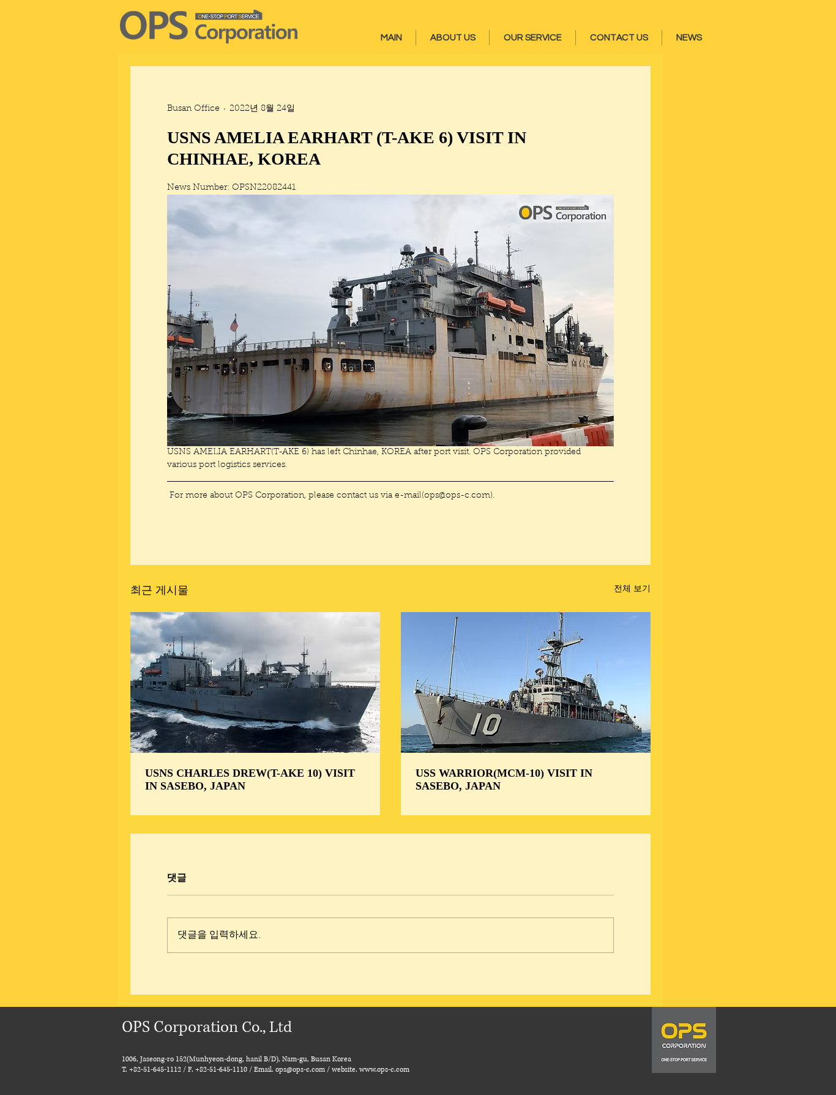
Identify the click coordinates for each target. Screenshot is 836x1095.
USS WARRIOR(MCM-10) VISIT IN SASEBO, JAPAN (504, 779)
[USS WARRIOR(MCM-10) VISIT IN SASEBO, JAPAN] (526, 682)
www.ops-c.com (384, 1069)
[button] (452, 37)
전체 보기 (632, 589)
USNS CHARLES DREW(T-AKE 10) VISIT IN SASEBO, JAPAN (250, 779)
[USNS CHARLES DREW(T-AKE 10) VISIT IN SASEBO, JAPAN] (255, 682)
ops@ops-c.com (300, 1069)
